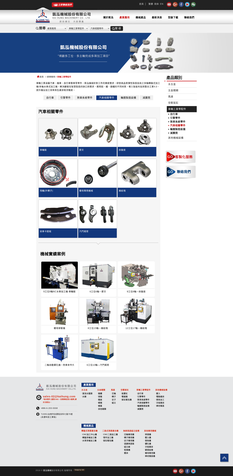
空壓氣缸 (173, 103)
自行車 (50, 97)
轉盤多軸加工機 (89, 437)
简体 (156, 4)
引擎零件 (65, 97)
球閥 (100, 396)
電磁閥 (125, 396)
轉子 (114, 396)
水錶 (84, 396)
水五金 (172, 84)
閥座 (100, 400)
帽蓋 (100, 406)
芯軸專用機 (129, 434)
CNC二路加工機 (110, 434)
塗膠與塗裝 (129, 444)
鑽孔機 (148, 444)
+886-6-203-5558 (49, 408)
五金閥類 (173, 90)
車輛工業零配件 (177, 109)
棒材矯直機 (150, 456)
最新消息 (157, 17)
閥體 (100, 393)
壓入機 (148, 437)
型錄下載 (173, 17)
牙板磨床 (160, 403)
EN (161, 4)
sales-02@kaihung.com (60, 399)
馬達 (170, 96)
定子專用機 (129, 441)
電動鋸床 (160, 396)
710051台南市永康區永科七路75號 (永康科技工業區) (57, 415)
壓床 (126, 453)
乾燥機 (127, 450)
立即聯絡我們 (65, 5)
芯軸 (114, 393)
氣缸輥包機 (127, 400)
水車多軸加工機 (89, 441)
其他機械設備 (176, 138)
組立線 (127, 447)
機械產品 (141, 17)
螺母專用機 (150, 453)
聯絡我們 (189, 17)
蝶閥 (100, 403)
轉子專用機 (129, 437)
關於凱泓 (108, 17)
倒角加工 (160, 400)
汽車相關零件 (106, 97)
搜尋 (118, 28)
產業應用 (124, 17)
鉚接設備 (149, 450)
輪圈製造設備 (128, 97)
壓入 (158, 393)
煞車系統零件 (84, 97)
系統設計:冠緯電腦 (79, 470)
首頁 (141, 4)
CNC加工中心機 (89, 434)
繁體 (150, 4)
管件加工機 (108, 437)
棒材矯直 (160, 406)
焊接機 (148, 434)
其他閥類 (102, 409)
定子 (114, 400)
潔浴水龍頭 (87, 393)
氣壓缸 (125, 393)
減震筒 (146, 97)
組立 (114, 403)
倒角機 (148, 441)
